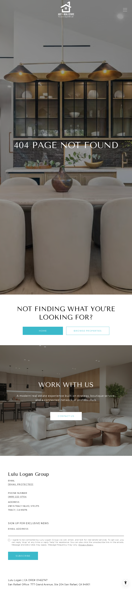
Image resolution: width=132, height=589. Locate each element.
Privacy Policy (86, 545)
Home (43, 330)
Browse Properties (88, 330)
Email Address (18, 528)
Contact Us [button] (66, 416)
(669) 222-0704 (17, 496)
